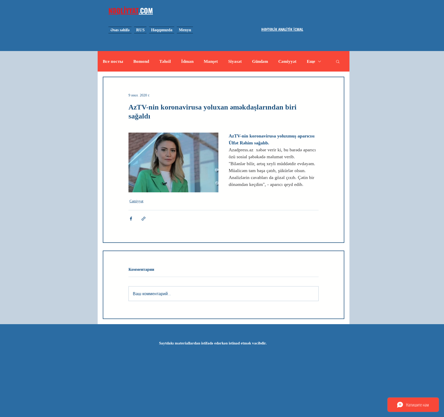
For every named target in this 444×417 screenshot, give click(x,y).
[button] (337, 61)
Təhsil (165, 61)
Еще (311, 61)
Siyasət (235, 61)
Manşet (211, 61)
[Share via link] (143, 218)
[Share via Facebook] (130, 218)
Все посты (113, 61)
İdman (187, 61)
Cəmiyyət (287, 61)
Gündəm (260, 61)
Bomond (141, 61)
